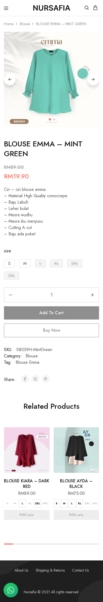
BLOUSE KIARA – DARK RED (26, 483)
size (7, 251)
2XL (37, 503)
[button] (9, 263)
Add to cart (51, 313)
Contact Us (80, 570)
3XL (45, 503)
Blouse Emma (27, 362)
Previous (10, 79)
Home (8, 23)
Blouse (25, 23)
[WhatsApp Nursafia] (11, 590)
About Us (21, 570)
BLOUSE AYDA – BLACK (76, 483)
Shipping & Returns (50, 570)
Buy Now (51, 330)
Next (93, 79)
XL (30, 503)
